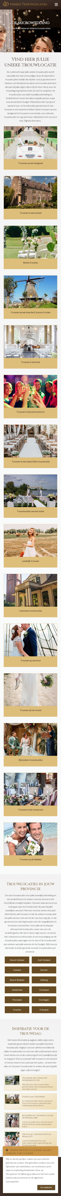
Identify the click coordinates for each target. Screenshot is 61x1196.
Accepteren (46, 1187)
